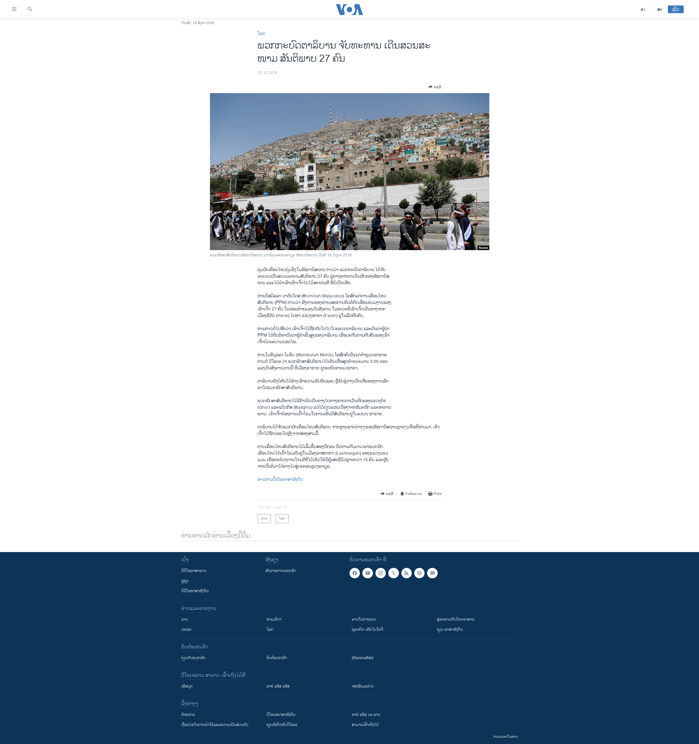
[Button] (435, 87)
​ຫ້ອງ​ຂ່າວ (188, 715)
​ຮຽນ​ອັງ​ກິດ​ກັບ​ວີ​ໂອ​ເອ (281, 725)
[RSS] (406, 573)
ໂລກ (261, 33)
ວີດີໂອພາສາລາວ (193, 571)
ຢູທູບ (185, 581)
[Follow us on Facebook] (355, 573)
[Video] (659, 9)
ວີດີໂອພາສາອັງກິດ (195, 591)
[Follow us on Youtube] (367, 573)
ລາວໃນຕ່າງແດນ (364, 619)
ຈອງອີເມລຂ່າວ (363, 686)
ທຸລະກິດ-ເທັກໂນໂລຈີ (367, 629)
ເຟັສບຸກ (187, 686)
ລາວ (184, 619)
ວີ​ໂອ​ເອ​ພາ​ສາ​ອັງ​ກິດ (280, 715)
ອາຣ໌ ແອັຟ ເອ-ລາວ (366, 715)
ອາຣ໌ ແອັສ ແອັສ (278, 686)
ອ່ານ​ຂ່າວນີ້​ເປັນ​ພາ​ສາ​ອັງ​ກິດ (280, 479)
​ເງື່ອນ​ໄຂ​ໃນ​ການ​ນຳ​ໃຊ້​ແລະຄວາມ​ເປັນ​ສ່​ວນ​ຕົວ (214, 725)
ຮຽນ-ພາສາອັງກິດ (450, 629)
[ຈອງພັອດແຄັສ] (432, 573)
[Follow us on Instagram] (380, 573)
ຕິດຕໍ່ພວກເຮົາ (276, 658)
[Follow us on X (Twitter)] (393, 573)
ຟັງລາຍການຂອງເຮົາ (280, 571)
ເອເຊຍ (186, 629)
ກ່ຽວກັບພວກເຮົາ (193, 658)
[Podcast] (419, 573)
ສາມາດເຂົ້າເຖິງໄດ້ (365, 725)
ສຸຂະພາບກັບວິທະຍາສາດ (456, 619)
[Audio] (643, 9)
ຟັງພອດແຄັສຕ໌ (363, 658)
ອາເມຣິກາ (274, 619)
